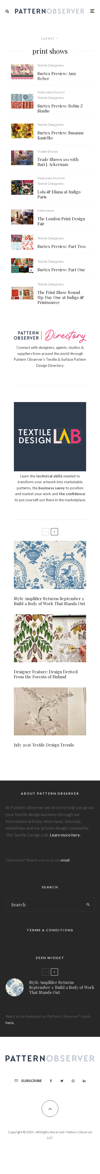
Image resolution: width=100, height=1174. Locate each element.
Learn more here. (65, 834)
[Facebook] (51, 1081)
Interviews (46, 210)
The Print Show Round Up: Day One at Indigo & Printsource (61, 297)
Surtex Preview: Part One (61, 269)
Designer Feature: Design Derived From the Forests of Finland (46, 674)
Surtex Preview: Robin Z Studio (60, 108)
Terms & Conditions (50, 930)
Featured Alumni (51, 92)
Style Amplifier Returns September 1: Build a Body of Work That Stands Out (49, 601)
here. (10, 1022)
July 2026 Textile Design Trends (44, 744)
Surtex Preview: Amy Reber (57, 76)
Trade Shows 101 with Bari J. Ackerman (58, 162)
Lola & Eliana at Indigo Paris (59, 194)
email (65, 860)
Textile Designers (51, 65)
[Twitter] (62, 1081)
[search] (88, 904)
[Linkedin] (84, 1081)
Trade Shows (48, 151)
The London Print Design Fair (61, 221)
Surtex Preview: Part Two (62, 246)
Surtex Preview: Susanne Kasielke (61, 135)
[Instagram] (73, 1081)
